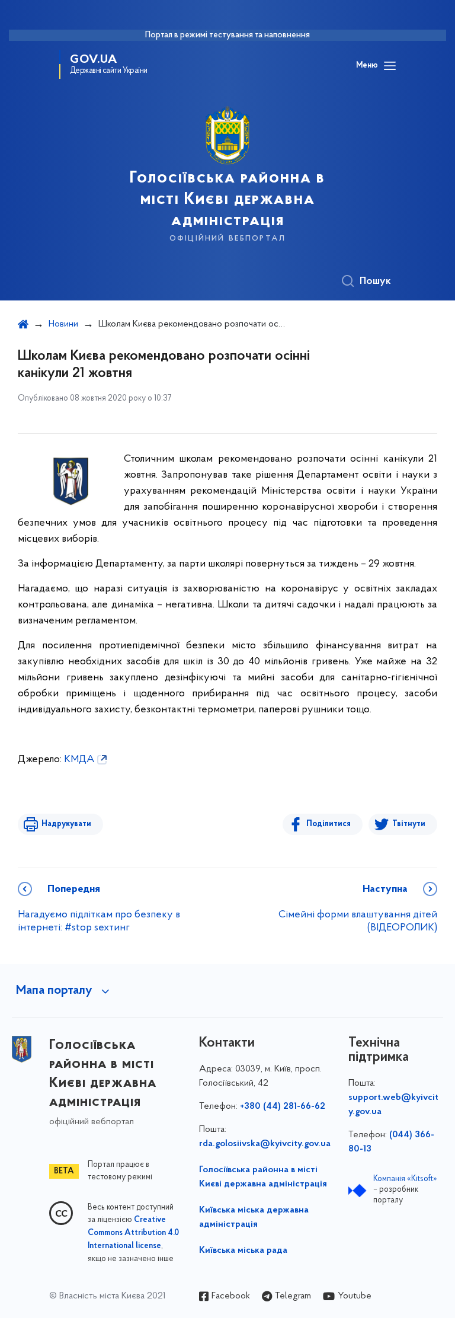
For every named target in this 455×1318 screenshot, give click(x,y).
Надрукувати (66, 824)
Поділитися (328, 824)
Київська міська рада (243, 1250)
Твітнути (408, 824)
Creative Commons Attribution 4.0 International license (133, 1233)
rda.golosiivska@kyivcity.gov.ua (265, 1144)
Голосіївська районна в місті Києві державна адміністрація (263, 1177)
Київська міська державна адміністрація (254, 1217)
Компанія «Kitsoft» (405, 1179)
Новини (63, 324)
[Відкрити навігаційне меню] (390, 66)
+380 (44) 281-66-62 (282, 1106)
